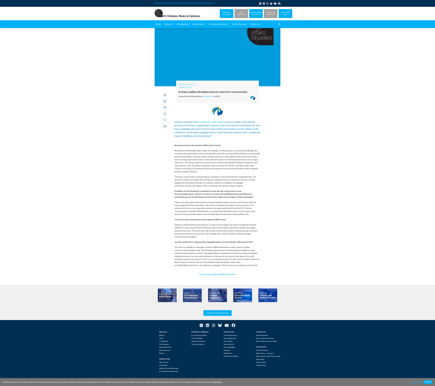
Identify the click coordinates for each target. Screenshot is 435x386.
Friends (161, 353)
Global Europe (184, 87)
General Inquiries (262, 335)
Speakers (227, 350)
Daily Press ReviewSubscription (256, 13)
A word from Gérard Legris (168, 371)
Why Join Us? (164, 362)
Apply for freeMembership (270, 13)
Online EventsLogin (285, 13)
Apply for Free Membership (217, 313)
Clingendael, (205, 122)
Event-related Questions (265, 338)
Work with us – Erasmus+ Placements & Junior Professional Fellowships (268, 356)
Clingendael (207, 96)
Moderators (228, 353)
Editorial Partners (165, 347)
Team (161, 338)
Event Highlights (230, 347)
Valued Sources (164, 350)
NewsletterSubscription (226, 13)
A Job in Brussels (262, 350)
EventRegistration (241, 13)
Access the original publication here (217, 274)
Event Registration (230, 335)
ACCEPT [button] (428, 382)
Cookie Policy (261, 365)
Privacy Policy (261, 362)
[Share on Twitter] (165, 95)
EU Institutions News (199, 335)
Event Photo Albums (231, 356)
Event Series (228, 341)
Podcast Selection (198, 344)
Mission (162, 335)
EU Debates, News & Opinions (181, 16)
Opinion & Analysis (186, 84)
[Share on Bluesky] (165, 107)
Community (163, 365)
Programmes (163, 341)
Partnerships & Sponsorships (266, 341)
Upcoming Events (230, 338)
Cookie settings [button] (416, 382)
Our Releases (164, 344)
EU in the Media (197, 338)
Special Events (229, 344)
